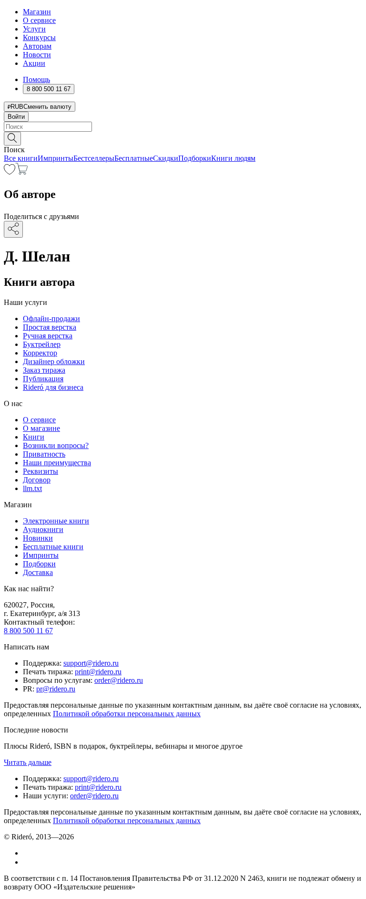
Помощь (36, 79)
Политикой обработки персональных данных (127, 714)
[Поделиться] (13, 229)
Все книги (21, 158)
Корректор (40, 353)
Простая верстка (49, 327)
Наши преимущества (57, 463)
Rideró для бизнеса (53, 387)
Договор (37, 480)
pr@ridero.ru (55, 689)
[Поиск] (12, 139)
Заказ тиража (44, 370)
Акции (34, 63)
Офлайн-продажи (51, 318)
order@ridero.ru (118, 680)
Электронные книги (56, 521)
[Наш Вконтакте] (28, 853)
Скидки (165, 158)
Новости (37, 55)
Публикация (43, 379)
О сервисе (39, 20)
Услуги (34, 29)
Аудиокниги (43, 529)
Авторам (37, 46)
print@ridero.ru (98, 672)
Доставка (38, 572)
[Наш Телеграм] (27, 862)
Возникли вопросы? (56, 445)
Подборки (194, 158)
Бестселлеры (93, 158)
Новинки (38, 538)
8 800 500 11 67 (28, 631)
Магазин (37, 12)
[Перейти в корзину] (21, 172)
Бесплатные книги (53, 547)
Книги (33, 437)
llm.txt (32, 488)
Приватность (44, 454)
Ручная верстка (47, 336)
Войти (16, 116)
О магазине (41, 428)
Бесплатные (133, 158)
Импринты (55, 158)
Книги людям (233, 158)
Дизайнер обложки (54, 361)
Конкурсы (39, 37)
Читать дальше (27, 762)
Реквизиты (40, 471)
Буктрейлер (42, 344)
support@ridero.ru (91, 663)
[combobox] (183, 127)
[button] (183, 138)
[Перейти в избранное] (9, 172)
